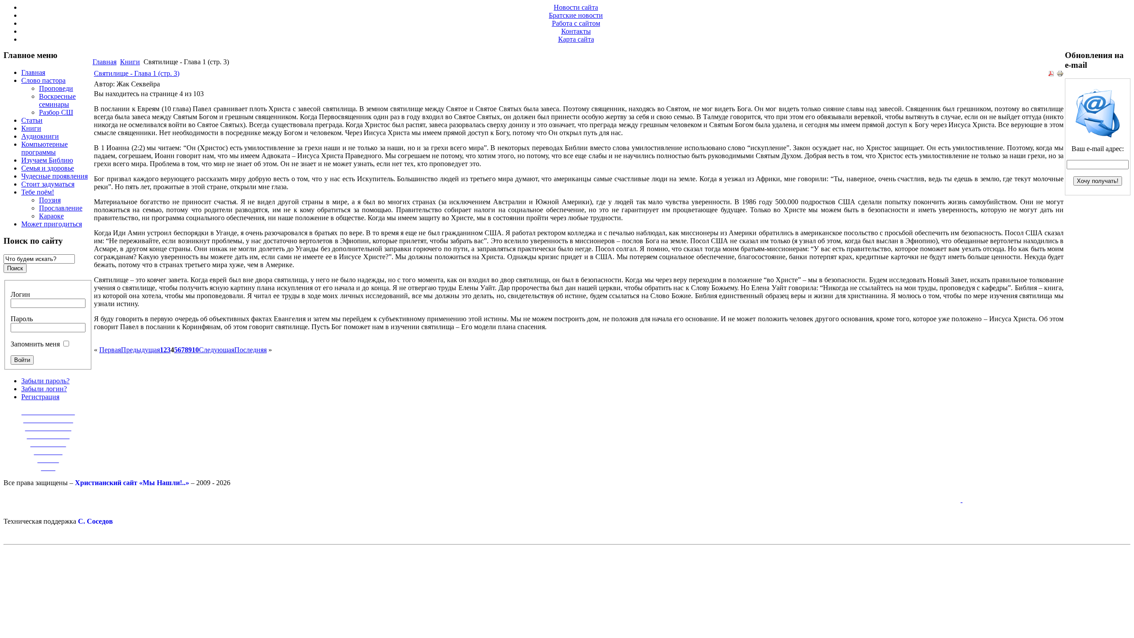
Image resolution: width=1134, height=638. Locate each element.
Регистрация (40, 397)
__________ (48, 443)
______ (48, 459)
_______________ (48, 412)
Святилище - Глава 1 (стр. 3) (136, 73)
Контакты (576, 31)
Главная (105, 62)
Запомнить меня (35, 344)
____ (48, 467)
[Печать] (1060, 74)
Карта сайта (576, 39)
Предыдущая (140, 350)
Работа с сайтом (576, 23)
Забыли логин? (44, 389)
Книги (130, 62)
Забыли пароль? (45, 381)
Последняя (250, 350)
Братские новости (576, 15)
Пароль (22, 319)
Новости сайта (576, 7)
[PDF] (1051, 74)
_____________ (48, 428)
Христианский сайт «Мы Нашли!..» (132, 482)
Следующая (216, 350)
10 (195, 350)
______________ (48, 420)
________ (48, 451)
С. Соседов (95, 521)
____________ (48, 436)
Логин (20, 294)
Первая (110, 350)
